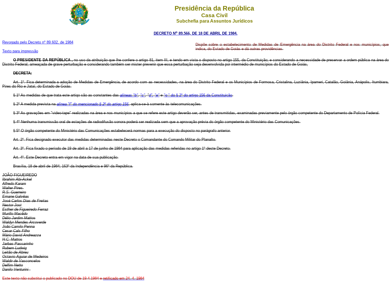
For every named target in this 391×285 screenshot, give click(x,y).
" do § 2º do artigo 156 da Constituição (198, 95)
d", (151, 95)
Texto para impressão (20, 51)
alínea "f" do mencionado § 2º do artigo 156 (93, 104)
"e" (157, 95)
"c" (142, 95)
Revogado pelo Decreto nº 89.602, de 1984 (37, 42)
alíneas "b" (129, 95)
